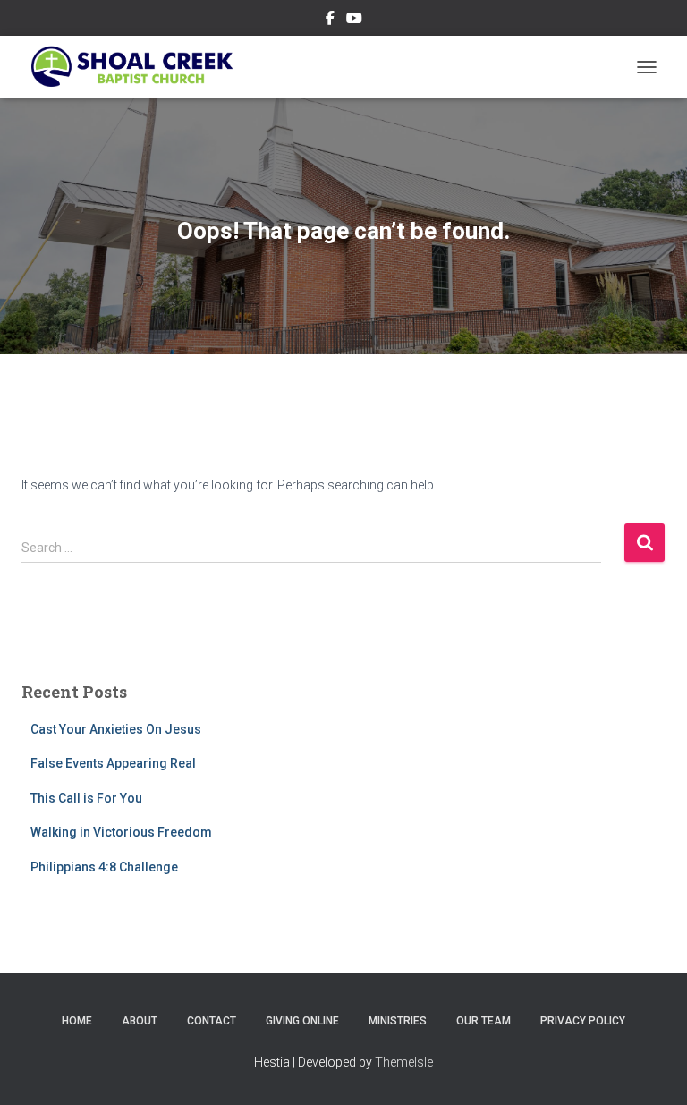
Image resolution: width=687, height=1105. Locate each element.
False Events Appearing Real (113, 763)
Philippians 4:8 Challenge (104, 867)
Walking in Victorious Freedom (121, 832)
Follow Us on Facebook (330, 20)
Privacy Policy (582, 1021)
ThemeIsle (404, 1062)
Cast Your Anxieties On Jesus (115, 729)
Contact (211, 1021)
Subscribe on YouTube (354, 20)
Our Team (483, 1021)
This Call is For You (86, 798)
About (139, 1021)
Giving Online (302, 1021)
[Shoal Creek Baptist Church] (137, 67)
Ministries (398, 1021)
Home (77, 1021)
